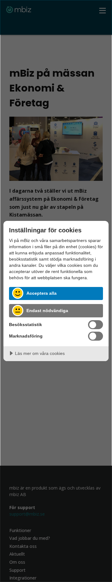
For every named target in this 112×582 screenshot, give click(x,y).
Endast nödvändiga (47, 310)
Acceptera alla (41, 293)
